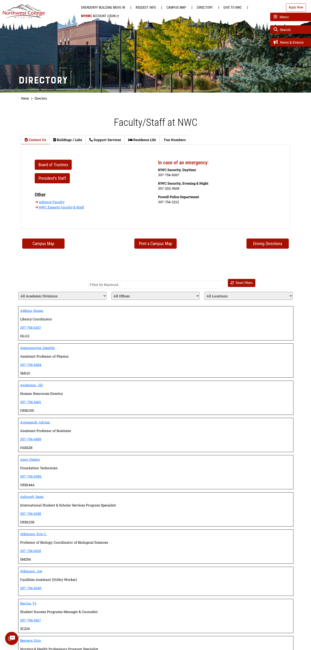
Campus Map (176, 7)
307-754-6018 (30, 551)
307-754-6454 (30, 364)
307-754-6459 (30, 439)
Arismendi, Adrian (35, 422)
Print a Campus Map (155, 243)
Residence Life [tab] (144, 139)
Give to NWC (232, 7)
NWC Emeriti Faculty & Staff (61, 207)
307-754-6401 (30, 402)
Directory (205, 7)
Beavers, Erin (30, 640)
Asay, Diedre (30, 459)
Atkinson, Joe (31, 571)
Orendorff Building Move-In (103, 7)
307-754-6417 (30, 620)
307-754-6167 (30, 327)
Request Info (146, 7)
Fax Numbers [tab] (174, 139)
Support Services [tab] (107, 139)
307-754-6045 (30, 588)
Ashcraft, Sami (32, 496)
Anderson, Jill (31, 385)
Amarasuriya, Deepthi (37, 348)
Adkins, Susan (31, 310)
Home (25, 98)
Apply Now (296, 7)
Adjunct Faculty (52, 202)
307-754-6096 (30, 476)
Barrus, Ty (28, 603)
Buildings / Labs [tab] (69, 139)
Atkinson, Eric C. (33, 534)
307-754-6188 (30, 513)
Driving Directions (267, 243)
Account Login (98, 16)
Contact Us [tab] (37, 139)
